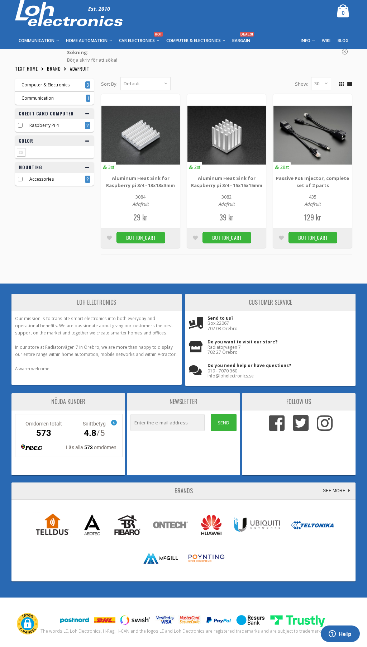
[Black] (21, 152)
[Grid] (340, 83)
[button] (27, 623)
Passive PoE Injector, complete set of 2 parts (312, 182)
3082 (226, 197)
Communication (38, 98)
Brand (54, 69)
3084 (140, 197)
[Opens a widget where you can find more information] (340, 634)
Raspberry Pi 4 (44, 125)
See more (335, 490)
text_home (26, 69)
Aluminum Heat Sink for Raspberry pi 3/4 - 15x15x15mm (226, 182)
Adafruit (80, 69)
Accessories (41, 179)
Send (223, 422)
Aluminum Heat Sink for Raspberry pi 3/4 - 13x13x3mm (140, 182)
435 (312, 197)
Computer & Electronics (44, 85)
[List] (348, 83)
